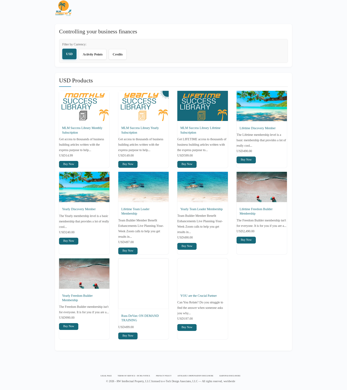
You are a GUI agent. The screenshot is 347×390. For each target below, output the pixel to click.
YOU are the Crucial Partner (198, 295)
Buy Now (68, 164)
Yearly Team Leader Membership (201, 209)
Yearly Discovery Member (79, 209)
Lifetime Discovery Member (258, 128)
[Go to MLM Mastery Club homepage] (63, 5)
